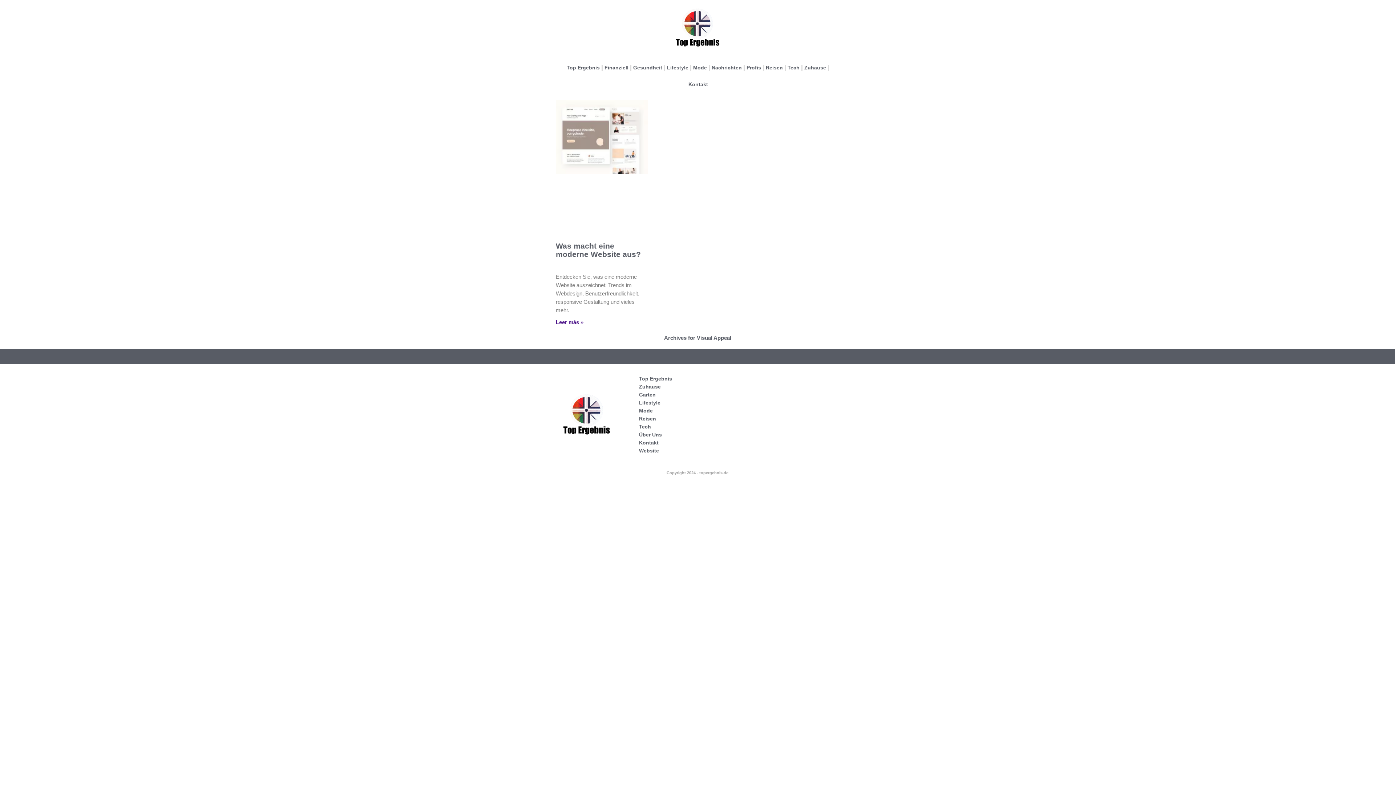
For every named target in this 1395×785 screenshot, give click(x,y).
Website (649, 451)
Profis (754, 68)
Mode (700, 68)
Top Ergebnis (583, 68)
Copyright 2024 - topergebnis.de (697, 473)
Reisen (774, 68)
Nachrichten (727, 68)
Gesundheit (647, 68)
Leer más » (569, 322)
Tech (794, 68)
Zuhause (815, 68)
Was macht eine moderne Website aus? (598, 250)
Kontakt (698, 84)
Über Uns (650, 435)
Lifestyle (677, 68)
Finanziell (616, 68)
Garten (647, 395)
